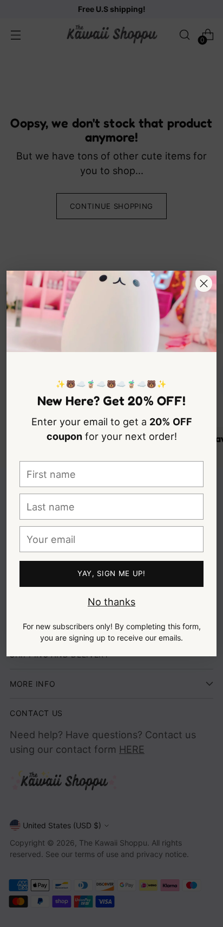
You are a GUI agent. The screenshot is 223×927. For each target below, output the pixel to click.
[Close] (203, 283)
